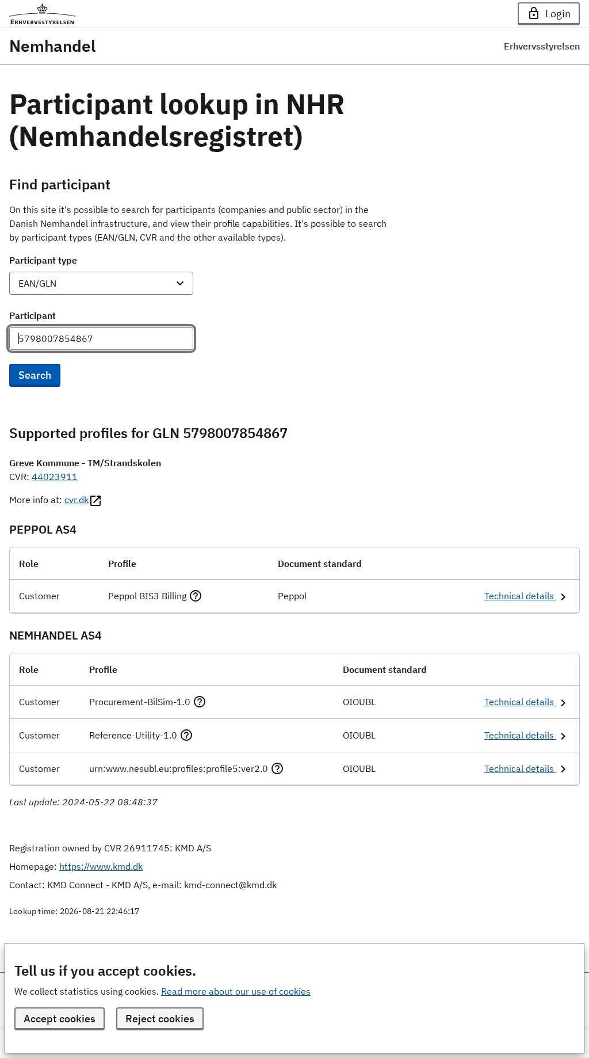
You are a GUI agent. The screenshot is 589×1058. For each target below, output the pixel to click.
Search (34, 375)
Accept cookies (59, 1018)
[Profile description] (195, 596)
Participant (32, 315)
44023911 (55, 476)
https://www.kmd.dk (101, 866)
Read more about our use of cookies (236, 991)
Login (558, 13)
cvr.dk (76, 499)
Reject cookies (159, 1018)
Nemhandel (52, 46)
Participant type (43, 260)
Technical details (520, 596)
